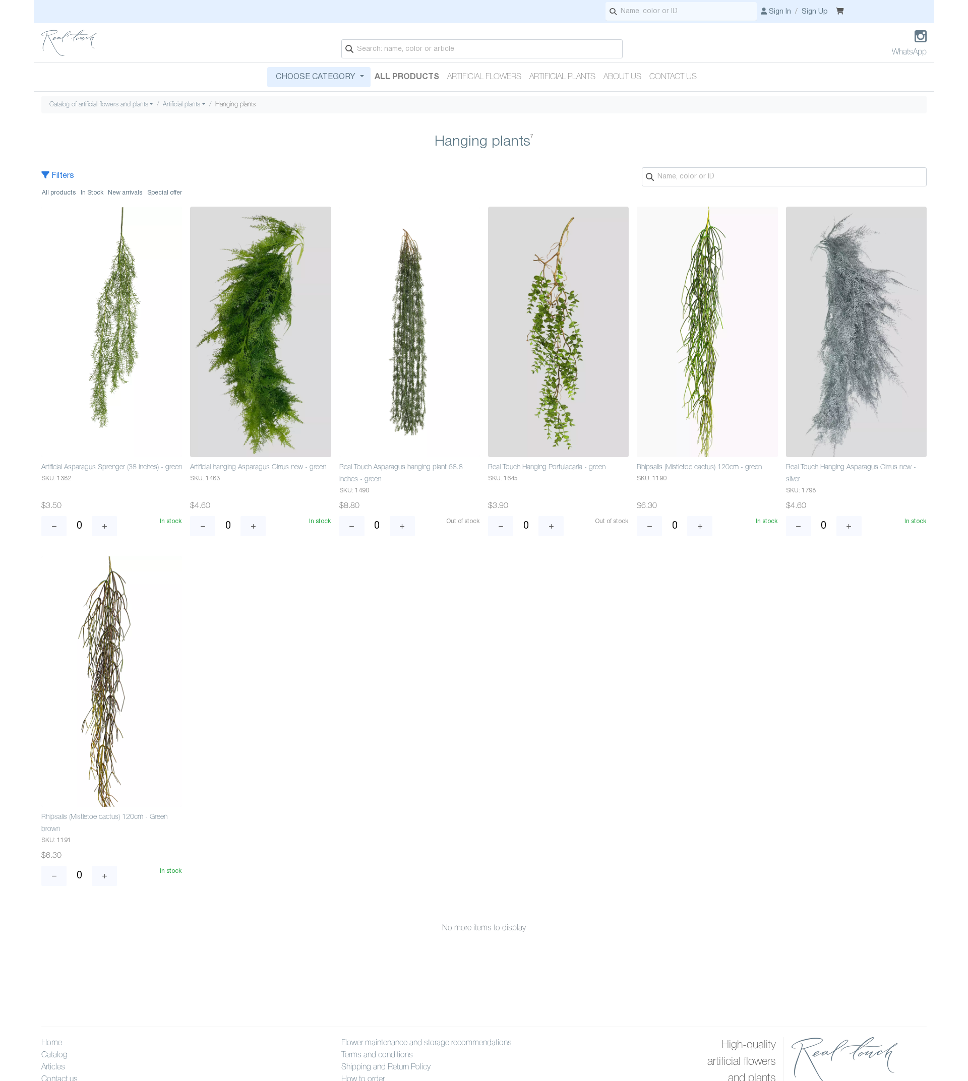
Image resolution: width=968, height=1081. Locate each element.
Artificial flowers (484, 77)
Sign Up (815, 12)
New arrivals (125, 193)
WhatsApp (909, 52)
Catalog (54, 1055)
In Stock (92, 193)
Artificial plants (562, 77)
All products (407, 77)
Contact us (673, 77)
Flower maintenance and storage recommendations (426, 1043)
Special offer (164, 193)
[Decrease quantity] (54, 526)
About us (622, 77)
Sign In (779, 12)
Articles (53, 1067)
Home (51, 1043)
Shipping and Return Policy (386, 1067)
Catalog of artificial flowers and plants (98, 104)
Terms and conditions (377, 1055)
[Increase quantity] (104, 526)
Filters (61, 175)
